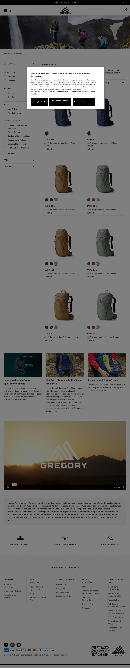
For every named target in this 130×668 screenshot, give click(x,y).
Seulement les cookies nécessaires (60, 102)
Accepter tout (39, 102)
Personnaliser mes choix (84, 102)
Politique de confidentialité (69, 91)
